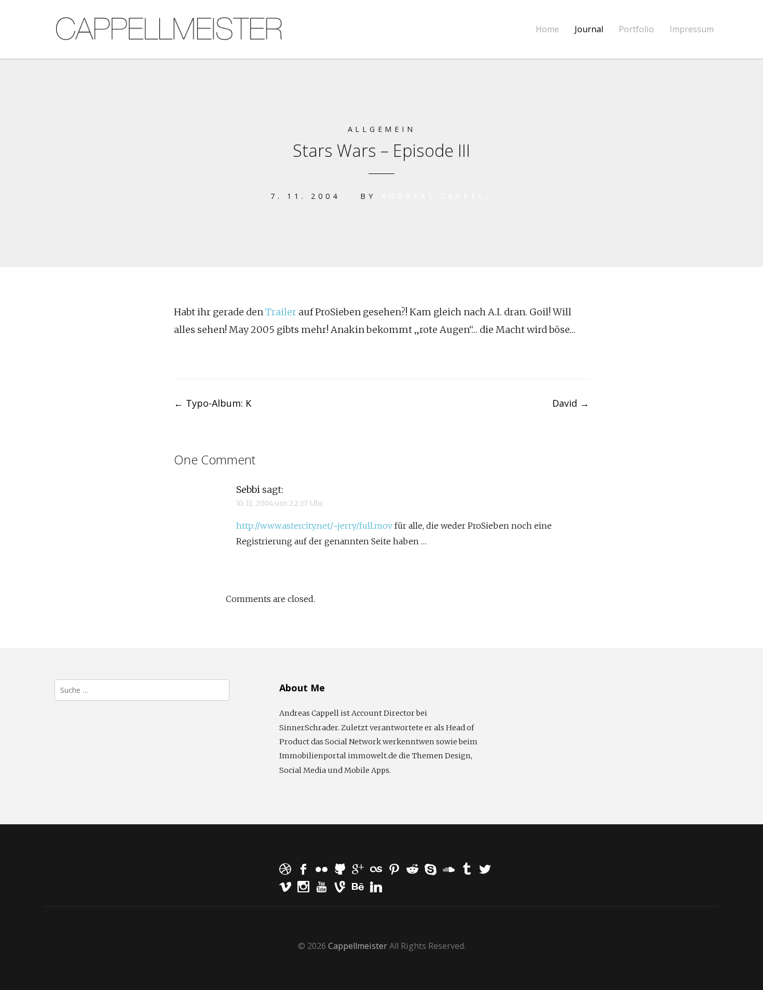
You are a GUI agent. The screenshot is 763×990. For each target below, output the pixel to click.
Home (547, 29)
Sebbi (248, 490)
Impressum (692, 29)
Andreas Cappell (437, 196)
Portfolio (636, 29)
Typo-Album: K (212, 403)
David (570, 403)
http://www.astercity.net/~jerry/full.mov (314, 525)
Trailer (280, 312)
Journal (589, 29)
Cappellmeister (357, 946)
